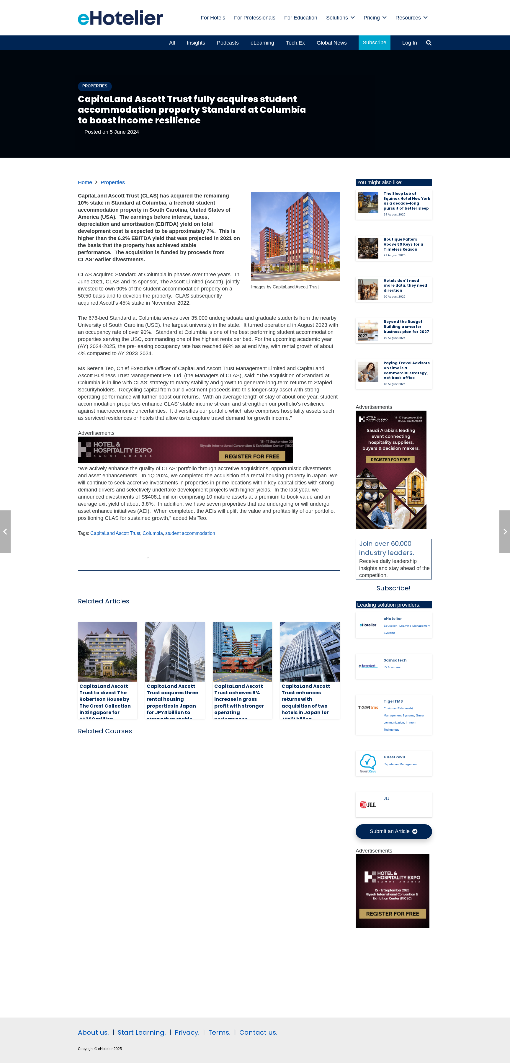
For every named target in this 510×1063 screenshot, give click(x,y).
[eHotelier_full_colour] (120, 17)
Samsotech (395, 660)
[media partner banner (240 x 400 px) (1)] (391, 527)
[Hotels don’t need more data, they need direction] (368, 289)
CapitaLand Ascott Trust (115, 533)
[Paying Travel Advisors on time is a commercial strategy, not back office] (368, 372)
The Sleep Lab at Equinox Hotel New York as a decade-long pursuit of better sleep (407, 201)
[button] (353, 17)
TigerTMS (393, 701)
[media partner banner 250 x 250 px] (392, 926)
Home (85, 182)
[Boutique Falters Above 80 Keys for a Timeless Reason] (368, 248)
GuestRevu (394, 757)
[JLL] (368, 804)
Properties (113, 182)
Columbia (153, 533)
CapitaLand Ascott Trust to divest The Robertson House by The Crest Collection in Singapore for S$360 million (105, 703)
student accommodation (190, 533)
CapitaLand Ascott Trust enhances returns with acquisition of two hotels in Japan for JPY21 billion (306, 703)
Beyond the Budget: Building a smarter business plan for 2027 (406, 326)
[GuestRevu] (368, 763)
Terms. (219, 1032)
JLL (386, 798)
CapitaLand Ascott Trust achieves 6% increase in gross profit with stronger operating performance (239, 703)
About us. (93, 1032)
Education (391, 625)
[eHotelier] (368, 625)
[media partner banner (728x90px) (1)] (185, 461)
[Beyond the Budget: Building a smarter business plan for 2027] (368, 330)
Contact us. (258, 1032)
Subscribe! (394, 588)
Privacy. (187, 1032)
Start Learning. (141, 1032)
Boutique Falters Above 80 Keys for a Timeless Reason (403, 244)
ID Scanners (392, 667)
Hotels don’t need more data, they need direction (405, 285)
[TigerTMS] (368, 707)
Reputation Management (401, 764)
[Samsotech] (368, 666)
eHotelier (393, 618)
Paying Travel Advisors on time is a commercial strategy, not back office (407, 370)
